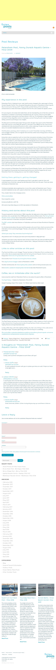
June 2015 (6, 552)
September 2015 (8, 545)
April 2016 (6, 529)
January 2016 (7, 536)
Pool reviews (9, 652)
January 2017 (7, 509)
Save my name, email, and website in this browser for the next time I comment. (21, 451)
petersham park (8, 334)
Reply (5, 360)
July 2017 (6, 495)
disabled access (22, 332)
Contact (10, 654)
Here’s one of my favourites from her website (21, 255)
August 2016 (7, 520)
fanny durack (30, 332)
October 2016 (7, 516)
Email (3, 440)
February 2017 (7, 507)
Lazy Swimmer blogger (11, 261)
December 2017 (8, 484)
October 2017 (7, 489)
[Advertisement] (28, 10)
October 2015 (7, 543)
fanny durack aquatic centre (42, 332)
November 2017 (8, 486)
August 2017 (7, 493)
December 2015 (8, 538)
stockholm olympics (28, 334)
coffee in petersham (12, 332)
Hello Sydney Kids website (24, 264)
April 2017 (6, 502)
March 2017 (6, 504)
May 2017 (6, 500)
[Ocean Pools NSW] (6, 26)
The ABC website (7, 222)
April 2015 (6, 556)
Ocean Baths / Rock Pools (11, 570)
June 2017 (6, 498)
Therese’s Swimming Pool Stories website (24, 258)
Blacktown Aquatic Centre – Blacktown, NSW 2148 (19, 475)
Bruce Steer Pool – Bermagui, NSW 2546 (16, 469)
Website (4, 445)
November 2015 (8, 541)
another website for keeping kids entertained (17, 267)
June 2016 (6, 525)
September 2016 (8, 518)
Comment (4, 422)
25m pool (4, 332)
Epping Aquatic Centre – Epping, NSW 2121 (16, 473)
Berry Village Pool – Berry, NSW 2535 (15, 471)
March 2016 (6, 531)
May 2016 (6, 527)
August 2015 (7, 547)
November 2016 (8, 513)
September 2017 (8, 491)
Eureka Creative (10, 662)
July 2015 (6, 550)
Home (3, 652)
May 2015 (6, 554)
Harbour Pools (7, 567)
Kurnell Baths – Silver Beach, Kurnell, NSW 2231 (46, 600)
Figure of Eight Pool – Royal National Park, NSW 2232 (21, 338)
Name (3, 436)
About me (4, 654)
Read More (5, 638)
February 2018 (7, 482)
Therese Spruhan (9, 352)
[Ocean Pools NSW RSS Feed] (53, 27)
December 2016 (8, 511)
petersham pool (18, 334)
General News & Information (12, 565)
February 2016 (7, 534)
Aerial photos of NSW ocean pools (14, 466)
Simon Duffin (10, 53)
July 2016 (6, 522)
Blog (4, 563)
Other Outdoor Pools (9, 572)
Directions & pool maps (18, 652)
